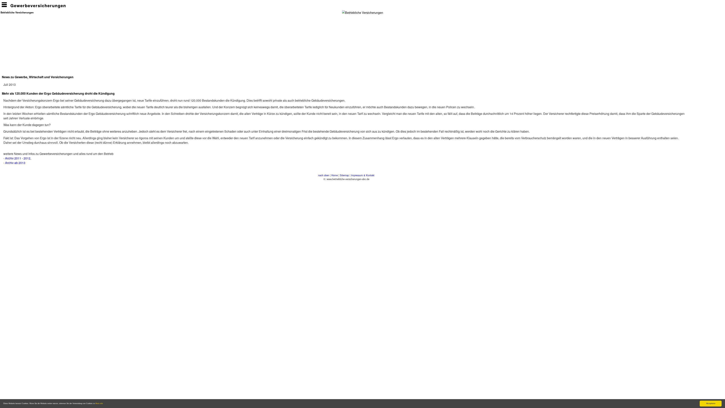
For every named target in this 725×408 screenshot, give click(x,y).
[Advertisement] (329, 42)
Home (334, 175)
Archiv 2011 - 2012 (17, 158)
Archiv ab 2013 (15, 163)
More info (99, 403)
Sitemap (344, 175)
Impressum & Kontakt (362, 175)
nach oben (323, 175)
